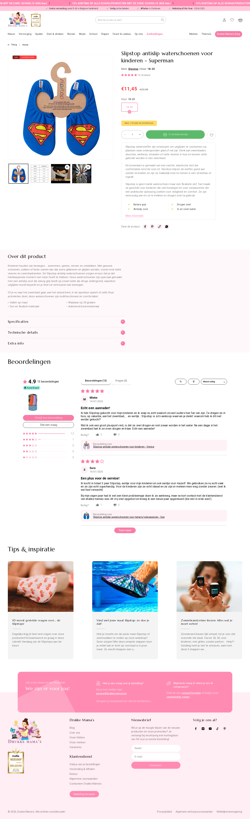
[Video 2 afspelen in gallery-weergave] (81, 173)
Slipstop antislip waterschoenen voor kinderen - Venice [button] (123, 446)
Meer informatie (134, 215)
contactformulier (191, 693)
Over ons (75, 732)
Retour (74, 774)
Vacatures (76, 747)
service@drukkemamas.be (111, 693)
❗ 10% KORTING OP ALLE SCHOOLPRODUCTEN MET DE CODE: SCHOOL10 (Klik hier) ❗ (98, 3)
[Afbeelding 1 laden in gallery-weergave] (18, 173)
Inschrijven (156, 765)
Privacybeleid (164, 811)
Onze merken (77, 742)
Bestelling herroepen (84, 794)
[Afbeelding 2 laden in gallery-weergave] (39, 173)
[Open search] (181, 382)
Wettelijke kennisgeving (229, 811)
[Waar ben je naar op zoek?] (162, 19)
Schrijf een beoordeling (48, 417)
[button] (25, 34)
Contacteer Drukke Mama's (86, 783)
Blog (72, 727)
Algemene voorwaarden (84, 778)
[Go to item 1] (32, 402)
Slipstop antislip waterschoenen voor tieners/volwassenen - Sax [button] (129, 517)
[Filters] (193, 382)
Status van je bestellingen (85, 764)
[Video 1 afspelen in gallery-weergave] (60, 173)
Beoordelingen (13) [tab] (96, 380)
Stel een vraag (48, 424)
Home (25, 45)
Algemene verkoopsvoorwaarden (194, 811)
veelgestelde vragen (177, 696)
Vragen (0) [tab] (121, 380)
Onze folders (77, 737)
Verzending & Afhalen (82, 769)
